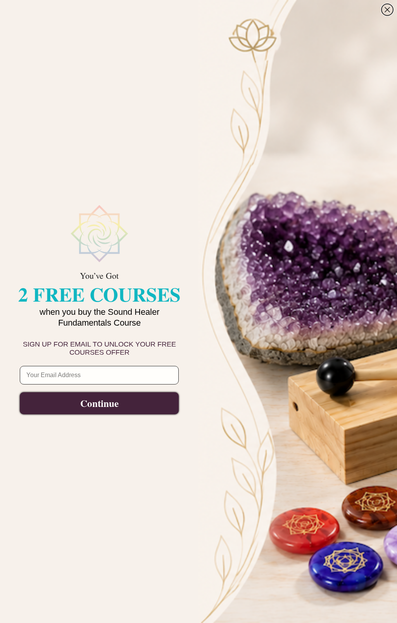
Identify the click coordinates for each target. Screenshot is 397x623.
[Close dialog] (387, 9)
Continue (99, 403)
